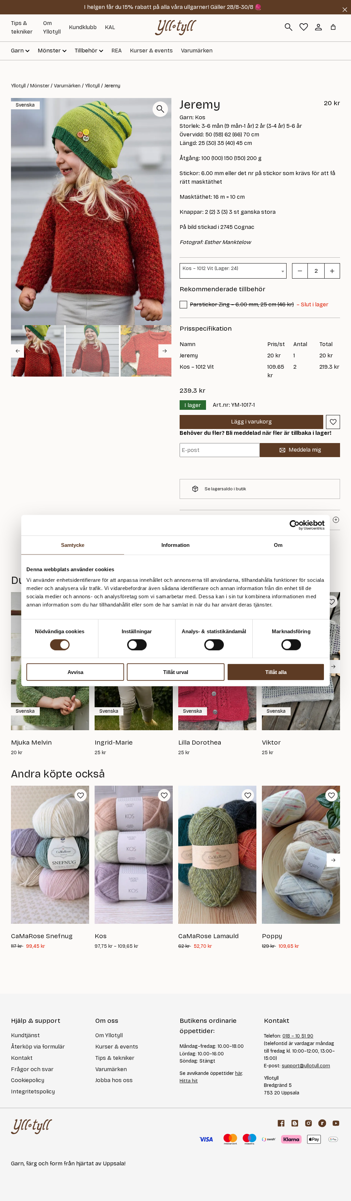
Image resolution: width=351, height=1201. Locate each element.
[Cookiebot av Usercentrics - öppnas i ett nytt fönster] (295, 525)
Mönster (39, 86)
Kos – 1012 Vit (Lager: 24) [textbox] (210, 268)
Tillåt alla (276, 672)
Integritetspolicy (33, 1091)
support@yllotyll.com (306, 1066)
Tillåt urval (175, 672)
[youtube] (336, 1123)
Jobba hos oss (114, 1080)
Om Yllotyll (109, 1035)
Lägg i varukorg (251, 421)
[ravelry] (322, 1123)
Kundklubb (83, 27)
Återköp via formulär (38, 1046)
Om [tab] (278, 545)
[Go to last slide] (17, 350)
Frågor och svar (32, 1069)
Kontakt (22, 1058)
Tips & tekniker (114, 1058)
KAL (110, 27)
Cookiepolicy (27, 1080)
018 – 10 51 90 (297, 1036)
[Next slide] (164, 350)
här (238, 1073)
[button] (37, 351)
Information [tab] (175, 545)
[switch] (137, 644)
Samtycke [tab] (73, 545)
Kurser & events (151, 50)
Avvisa (75, 672)
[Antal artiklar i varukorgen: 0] (333, 27)
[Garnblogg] (295, 1123)
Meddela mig (305, 449)
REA (116, 50)
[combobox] (233, 271)
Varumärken (197, 50)
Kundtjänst (25, 1035)
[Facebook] (281, 1123)
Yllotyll (18, 86)
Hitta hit (189, 1081)
